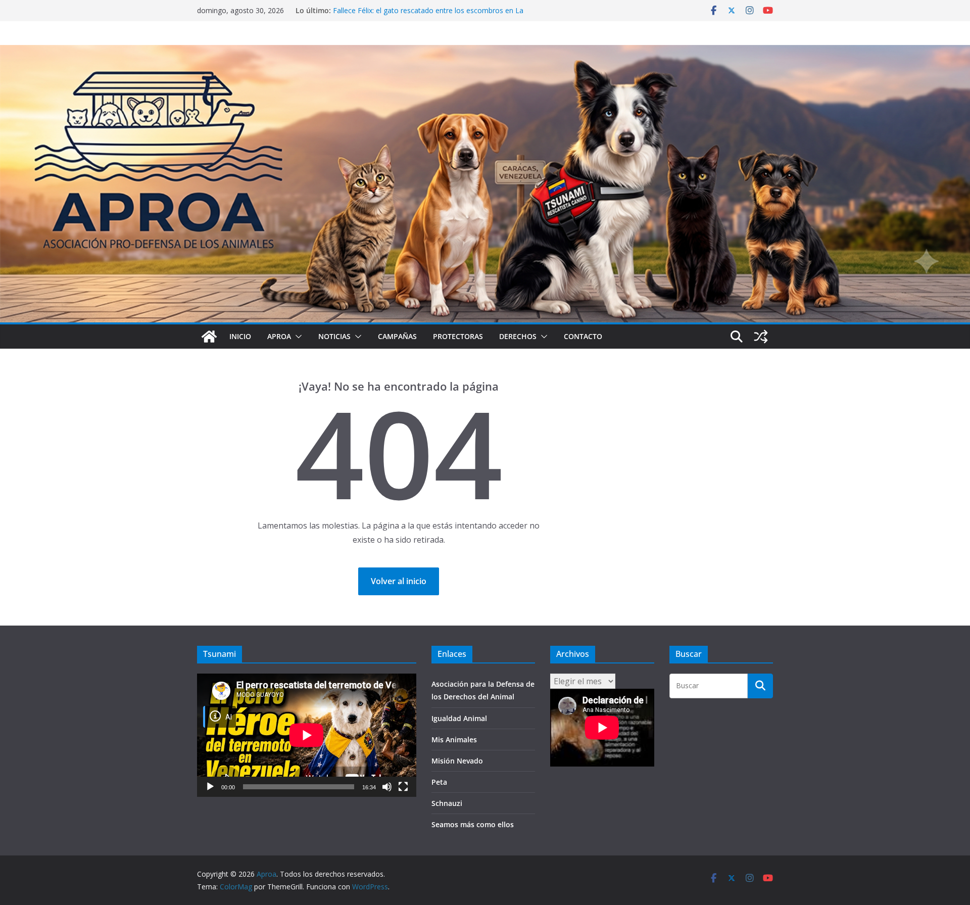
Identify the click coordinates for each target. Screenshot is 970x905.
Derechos (518, 336)
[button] (296, 336)
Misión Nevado (457, 761)
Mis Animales (454, 739)
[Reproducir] (210, 787)
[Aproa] (209, 336)
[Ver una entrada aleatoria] (761, 336)
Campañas (397, 336)
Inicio (240, 336)
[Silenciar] (387, 787)
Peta (439, 782)
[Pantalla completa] (403, 787)
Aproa (279, 336)
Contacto (583, 336)
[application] (306, 735)
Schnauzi (446, 803)
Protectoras (458, 336)
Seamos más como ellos (472, 824)
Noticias (334, 336)
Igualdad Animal (459, 718)
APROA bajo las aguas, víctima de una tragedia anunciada (427, 10)
